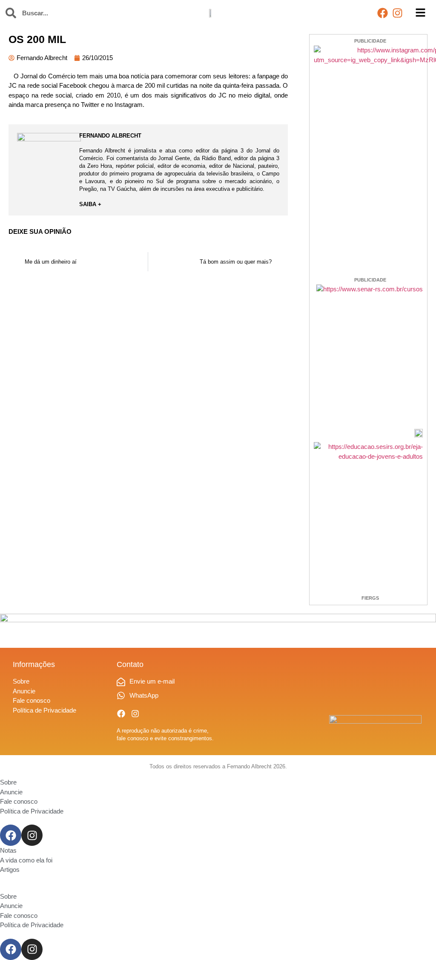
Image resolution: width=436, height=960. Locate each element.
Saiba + (90, 204)
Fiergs (370, 598)
